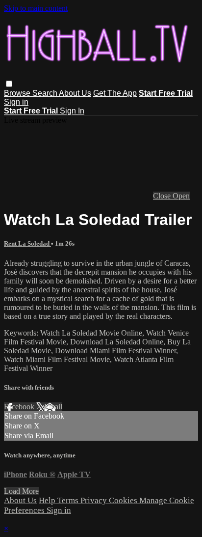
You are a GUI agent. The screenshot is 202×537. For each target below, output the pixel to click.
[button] (9, 84)
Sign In (72, 111)
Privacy (94, 500)
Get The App (115, 93)
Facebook (20, 406)
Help (48, 500)
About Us (75, 93)
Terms (68, 500)
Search (45, 93)
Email (53, 406)
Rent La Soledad (27, 243)
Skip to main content (36, 8)
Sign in (16, 102)
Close (163, 196)
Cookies (124, 500)
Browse (18, 93)
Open (181, 196)
